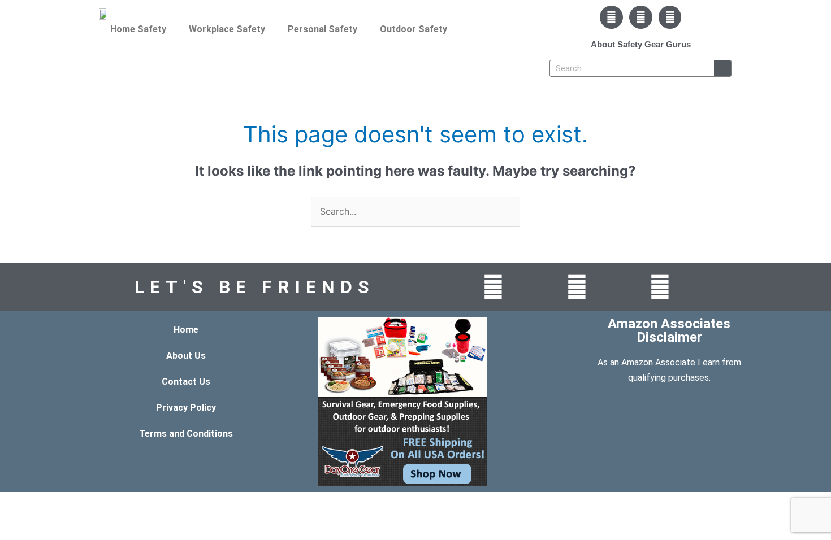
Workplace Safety (227, 29)
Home (186, 329)
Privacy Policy (186, 407)
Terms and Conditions (186, 433)
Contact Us (186, 381)
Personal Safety (322, 29)
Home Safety (138, 29)
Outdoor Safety (413, 29)
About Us (186, 355)
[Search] (722, 68)
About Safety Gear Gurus (641, 44)
